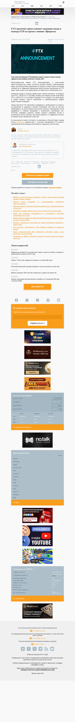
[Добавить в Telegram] (32, 23)
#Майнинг (44, 163)
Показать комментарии (37, 175)
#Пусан (51, 163)
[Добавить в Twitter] (27, 23)
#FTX (13, 162)
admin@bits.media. (37, 665)
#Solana (26, 162)
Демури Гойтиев (23, 131)
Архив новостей (37, 673)
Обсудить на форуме (37, 182)
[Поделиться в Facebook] (23, 23)
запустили (20, 122)
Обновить (16, 502)
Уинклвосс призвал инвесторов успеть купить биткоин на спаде (37, 211)
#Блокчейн (36, 163)
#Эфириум (19, 162)
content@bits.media (39, 638)
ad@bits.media (39, 644)
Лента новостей (19, 245)
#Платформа (35, 162)
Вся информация (18, 598)
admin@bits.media (39, 631)
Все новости (37, 287)
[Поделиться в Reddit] (45, 23)
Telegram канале (55, 188)
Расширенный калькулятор (22, 427)
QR (53, 670)
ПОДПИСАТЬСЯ (36, 323)
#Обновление (45, 162)
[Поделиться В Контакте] (41, 23)
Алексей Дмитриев (25, 146)
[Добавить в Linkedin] (36, 23)
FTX (14, 170)
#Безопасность (26, 163)
